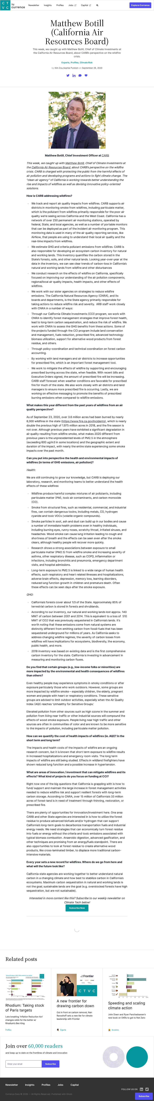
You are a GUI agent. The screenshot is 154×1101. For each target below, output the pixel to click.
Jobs (70, 5)
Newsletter (33, 5)
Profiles (60, 5)
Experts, (66, 62)
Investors (115, 1030)
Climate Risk (86, 62)
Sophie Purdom (70, 68)
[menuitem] (34, 5)
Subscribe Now (77, 908)
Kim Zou (59, 68)
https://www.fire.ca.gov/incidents (83, 421)
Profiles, (75, 62)
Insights (48, 5)
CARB (105, 155)
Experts (63, 1030)
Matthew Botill (74, 163)
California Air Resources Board (50, 167)
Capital (84, 5)
